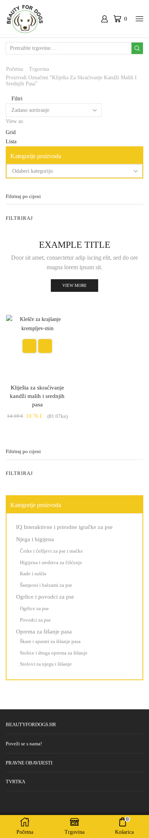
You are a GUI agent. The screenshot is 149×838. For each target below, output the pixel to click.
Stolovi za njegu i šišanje (46, 664)
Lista (11, 141)
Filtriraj (19, 218)
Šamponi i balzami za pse (46, 585)
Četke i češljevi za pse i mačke (51, 551)
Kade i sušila (33, 573)
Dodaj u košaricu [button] (29, 346)
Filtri (16, 98)
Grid (11, 132)
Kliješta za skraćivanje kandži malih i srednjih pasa (37, 396)
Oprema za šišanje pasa (44, 631)
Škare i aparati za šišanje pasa (50, 641)
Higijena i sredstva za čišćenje (51, 562)
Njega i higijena (35, 539)
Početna (14, 69)
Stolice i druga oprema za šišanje (53, 653)
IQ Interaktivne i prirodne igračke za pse (64, 527)
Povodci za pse (35, 620)
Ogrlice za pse (34, 608)
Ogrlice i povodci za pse (45, 597)
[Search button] (137, 48)
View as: (15, 121)
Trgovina (39, 69)
